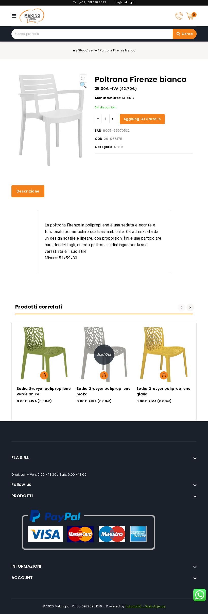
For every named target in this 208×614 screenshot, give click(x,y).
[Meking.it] (32, 16)
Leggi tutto (104, 375)
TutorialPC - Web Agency (145, 606)
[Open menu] (15, 15)
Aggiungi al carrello (142, 119)
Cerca (187, 33)
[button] (83, 78)
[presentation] (182, 307)
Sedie (118, 147)
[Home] (74, 50)
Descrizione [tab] (27, 191)
